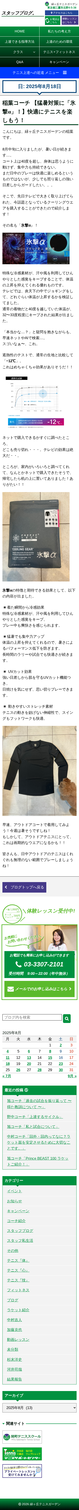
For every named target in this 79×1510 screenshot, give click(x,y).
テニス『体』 (18, 1260)
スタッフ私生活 (20, 1241)
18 (8, 1064)
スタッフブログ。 (19, 13)
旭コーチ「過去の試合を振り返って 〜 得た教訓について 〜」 (39, 1104)
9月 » (72, 1076)
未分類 (12, 1349)
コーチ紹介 (16, 1221)
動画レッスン (18, 1340)
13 (29, 1058)
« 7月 (6, 1076)
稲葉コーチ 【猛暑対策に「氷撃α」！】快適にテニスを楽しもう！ (39, 111)
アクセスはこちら (62, 12)
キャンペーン (59, 62)
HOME (20, 31)
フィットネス (18, 1290)
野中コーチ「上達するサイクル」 (35, 1117)
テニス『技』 (18, 1280)
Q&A (19, 62)
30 (61, 1070)
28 (39, 1070)
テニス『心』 (18, 1270)
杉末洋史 (14, 1360)
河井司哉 (14, 1369)
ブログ (12, 1300)
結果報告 (14, 1379)
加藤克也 (14, 1330)
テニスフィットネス (59, 52)
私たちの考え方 (59, 31)
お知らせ (14, 1201)
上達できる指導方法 (19, 41)
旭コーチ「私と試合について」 (33, 1127)
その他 (12, 1251)
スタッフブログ (20, 1231)
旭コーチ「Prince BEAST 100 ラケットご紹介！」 (37, 1161)
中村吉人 (14, 1320)
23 (61, 1064)
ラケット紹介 (18, 1310)
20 (29, 1064)
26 (18, 1070)
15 (50, 1058)
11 (7, 1058)
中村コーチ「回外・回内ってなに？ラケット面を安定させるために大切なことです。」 (38, 1142)
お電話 (54, 21)
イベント (14, 1191)
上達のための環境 (59, 41)
